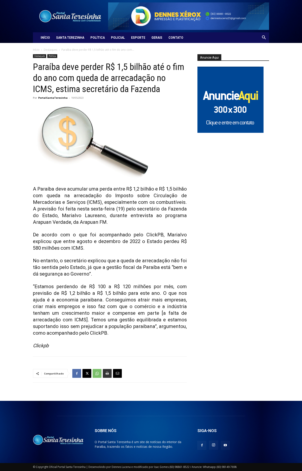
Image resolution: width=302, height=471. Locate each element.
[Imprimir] (107, 373)
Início (45, 37)
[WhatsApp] (97, 373)
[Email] (117, 373)
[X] (86, 373)
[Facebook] (76, 373)
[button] (263, 38)
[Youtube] (225, 445)
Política (97, 37)
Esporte (138, 37)
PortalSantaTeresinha (53, 97)
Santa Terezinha (70, 37)
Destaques (50, 50)
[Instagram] (213, 445)
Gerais (156, 37)
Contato (175, 37)
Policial (118, 37)
